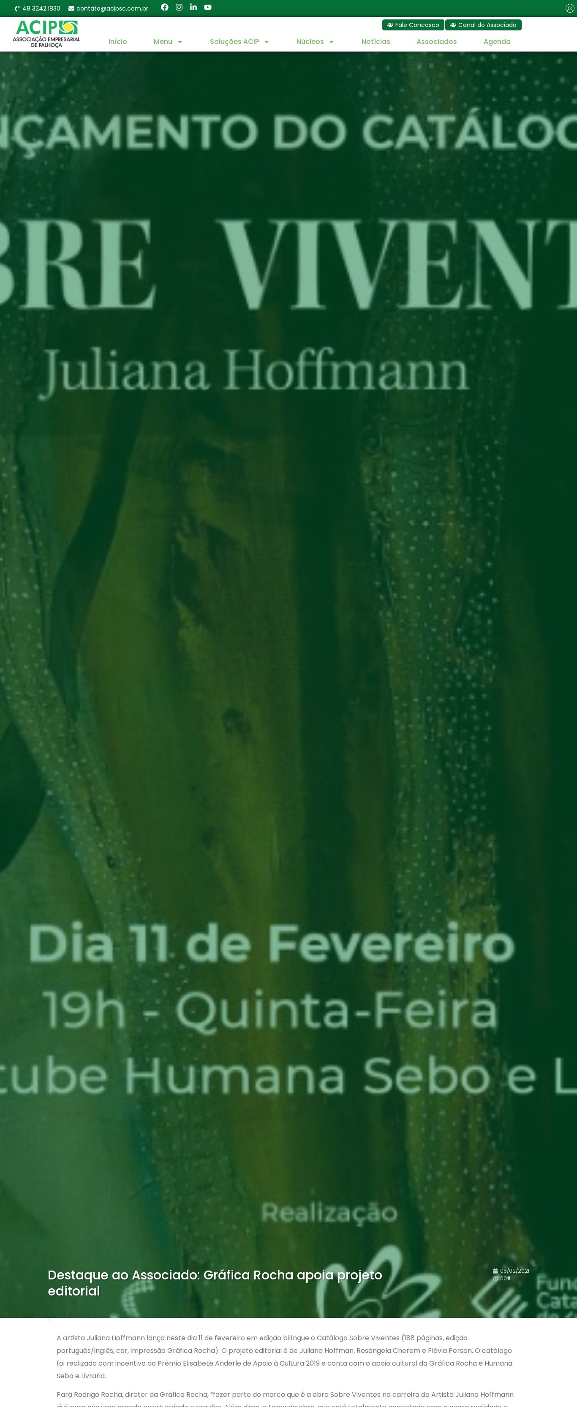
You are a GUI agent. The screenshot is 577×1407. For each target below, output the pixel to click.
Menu (163, 41)
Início (118, 41)
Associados (436, 41)
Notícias (376, 41)
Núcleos (310, 41)
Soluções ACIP (234, 41)
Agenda (497, 41)
